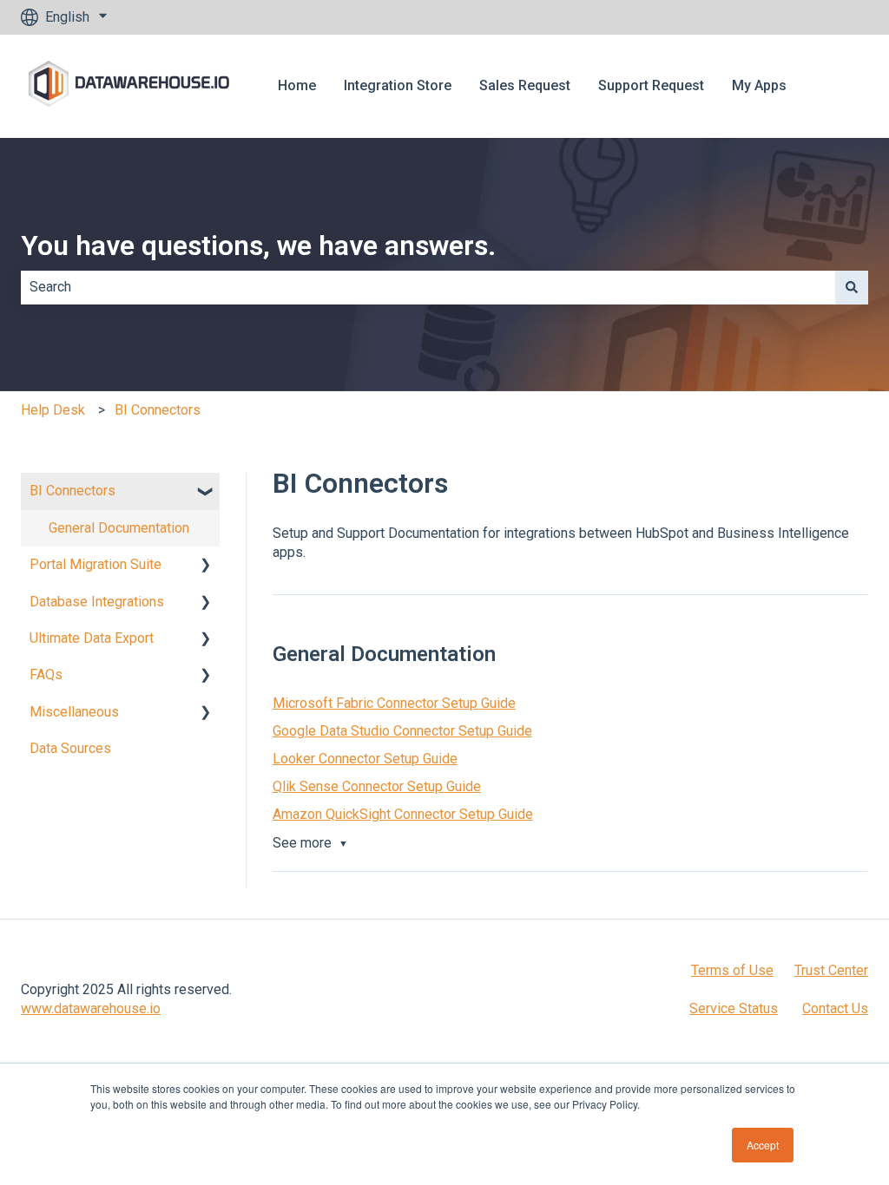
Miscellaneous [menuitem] (74, 712)
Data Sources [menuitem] (70, 748)
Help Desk (53, 410)
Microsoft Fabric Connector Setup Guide (394, 703)
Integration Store (397, 85)
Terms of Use (732, 970)
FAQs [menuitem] (46, 674)
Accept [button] (763, 1144)
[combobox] (428, 287)
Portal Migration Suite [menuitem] (95, 564)
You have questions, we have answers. (258, 245)
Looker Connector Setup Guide (365, 758)
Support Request (651, 85)
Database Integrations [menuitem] (97, 601)
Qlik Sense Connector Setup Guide (377, 786)
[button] (206, 492)
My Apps (759, 85)
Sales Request (524, 85)
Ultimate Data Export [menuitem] (92, 638)
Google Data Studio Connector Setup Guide (402, 731)
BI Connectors (158, 410)
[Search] (851, 287)
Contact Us (835, 1008)
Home (297, 85)
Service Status (733, 1008)
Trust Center (831, 970)
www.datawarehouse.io (91, 1008)
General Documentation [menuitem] (119, 528)
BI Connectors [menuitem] (72, 490)
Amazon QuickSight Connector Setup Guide (403, 814)
